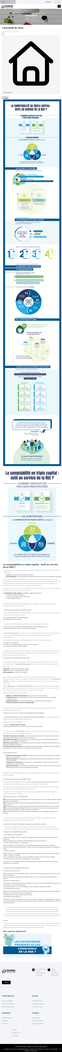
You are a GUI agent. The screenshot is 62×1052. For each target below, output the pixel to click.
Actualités (48, 2)
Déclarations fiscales (8, 1007)
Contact (6, 982)
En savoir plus (33, 1050)
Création (4, 1024)
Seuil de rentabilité (38, 1024)
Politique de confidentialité (39, 1047)
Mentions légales (26, 1047)
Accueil (27, 19)
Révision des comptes (8, 1004)
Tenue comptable (7, 1001)
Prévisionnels (36, 1018)
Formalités (5, 1021)
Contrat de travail (38, 1007)
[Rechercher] (3, 34)
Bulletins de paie (37, 1001)
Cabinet (3, 2)
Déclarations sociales (38, 1004)
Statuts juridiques (7, 1018)
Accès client (16, 1033)
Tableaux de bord (38, 1021)
